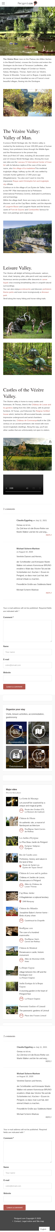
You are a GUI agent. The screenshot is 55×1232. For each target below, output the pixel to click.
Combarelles (33, 210)
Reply (49, 535)
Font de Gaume (17, 210)
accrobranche (25, 289)
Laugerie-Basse (12, 206)
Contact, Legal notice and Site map (29, 1221)
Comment (8, 617)
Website (7, 672)
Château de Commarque (27, 420)
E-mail (6, 659)
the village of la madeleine (24, 168)
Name (6, 646)
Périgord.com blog (36, 17)
